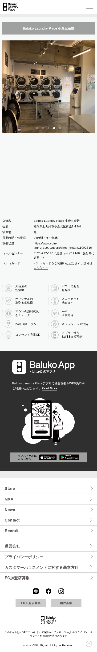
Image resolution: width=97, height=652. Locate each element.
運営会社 (12, 546)
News (10, 509)
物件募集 (66, 603)
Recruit (12, 530)
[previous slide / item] (5, 86)
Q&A (9, 499)
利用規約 (45, 635)
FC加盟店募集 (17, 577)
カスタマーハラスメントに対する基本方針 (42, 567)
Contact (12, 520)
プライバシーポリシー (24, 556)
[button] (90, 6)
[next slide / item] (91, 86)
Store (10, 488)
